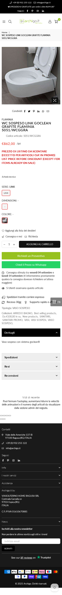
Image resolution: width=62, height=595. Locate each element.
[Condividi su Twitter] (29, 111)
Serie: (8, 186)
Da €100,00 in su (11, 316)
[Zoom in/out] (9, 415)
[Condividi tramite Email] (48, 111)
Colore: (7, 214)
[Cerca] (10, 21)
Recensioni (11, 375)
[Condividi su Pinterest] (34, 111)
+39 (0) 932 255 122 (22, 2)
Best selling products (45, 313)
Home (4, 32)
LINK (6, 193)
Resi (7, 366)
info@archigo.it (43, 2)
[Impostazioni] (50, 21)
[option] (31, 75)
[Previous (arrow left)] (1, 419)
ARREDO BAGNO (22, 313)
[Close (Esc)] (1, 415)
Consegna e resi (13, 236)
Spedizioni (11, 357)
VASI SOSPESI (38, 319)
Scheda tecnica (9, 176)
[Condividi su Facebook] (24, 111)
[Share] (4, 415)
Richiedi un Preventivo (31, 255)
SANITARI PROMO (12, 319)
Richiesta (33, 236)
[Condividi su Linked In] (38, 111)
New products (30, 316)
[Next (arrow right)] (4, 419)
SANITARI (45, 316)
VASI (26, 319)
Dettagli (9, 332)
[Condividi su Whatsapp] (43, 111)
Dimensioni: (10, 200)
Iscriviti (8, 548)
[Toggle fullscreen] (7, 415)
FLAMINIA (7, 119)
